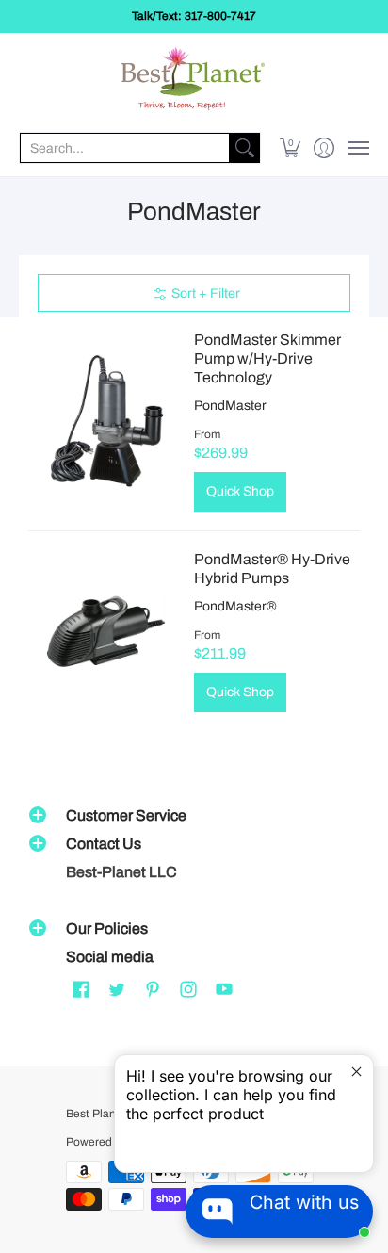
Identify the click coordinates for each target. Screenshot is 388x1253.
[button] (290, 148)
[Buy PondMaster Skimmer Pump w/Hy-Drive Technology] (106, 421)
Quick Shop (240, 491)
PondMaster (230, 406)
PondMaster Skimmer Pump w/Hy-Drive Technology (267, 358)
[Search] (245, 148)
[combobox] (125, 148)
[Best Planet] (194, 81)
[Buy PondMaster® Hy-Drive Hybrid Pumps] (106, 631)
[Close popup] (356, 1071)
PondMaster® (235, 606)
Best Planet (96, 1113)
